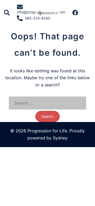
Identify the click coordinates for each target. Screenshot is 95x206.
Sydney (60, 138)
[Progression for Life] (47, 12)
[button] (7, 13)
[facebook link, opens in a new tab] (75, 12)
